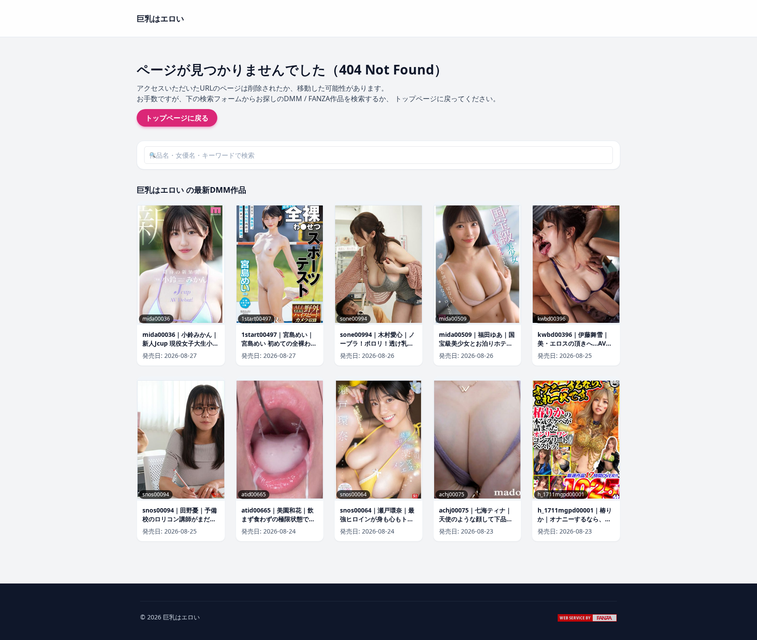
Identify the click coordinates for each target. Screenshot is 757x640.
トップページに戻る (177, 118)
